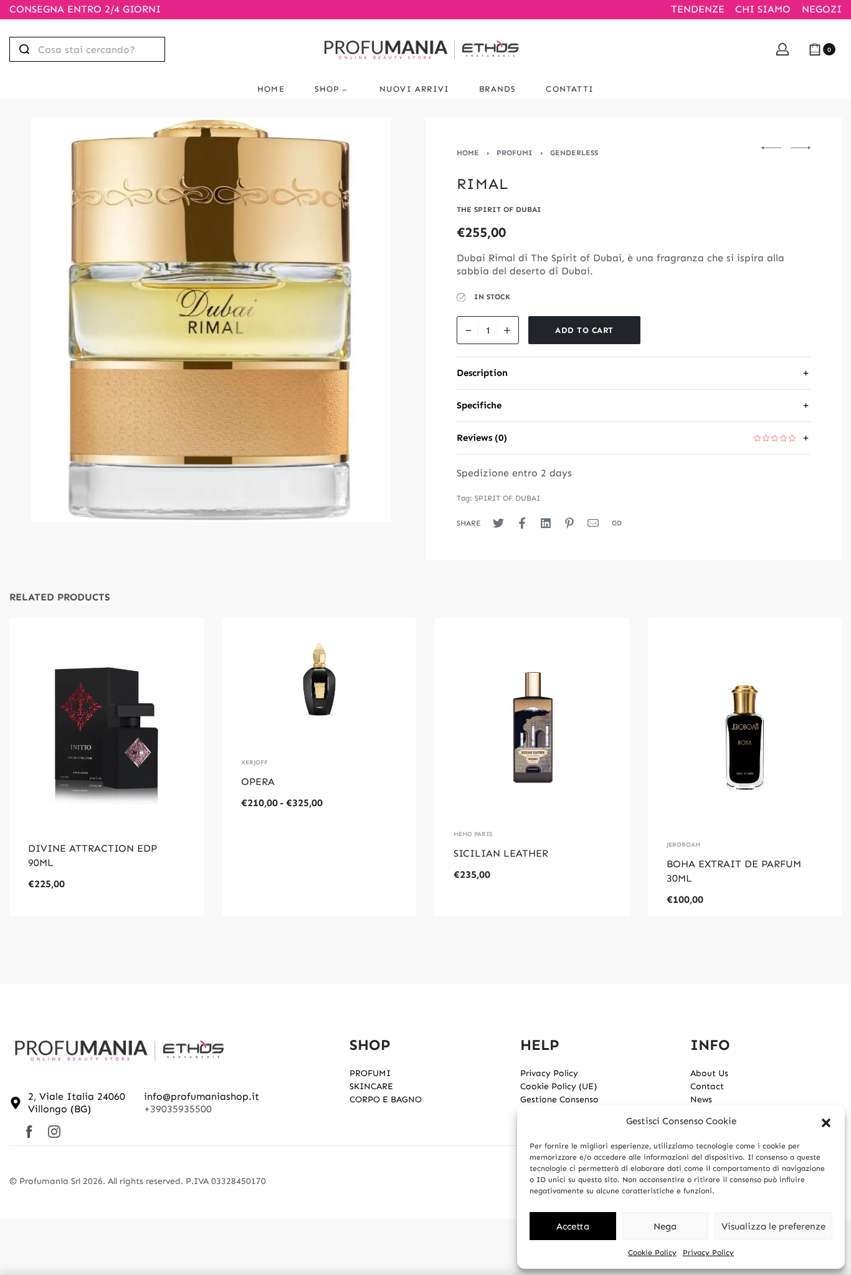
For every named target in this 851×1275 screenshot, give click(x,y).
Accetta (572, 1226)
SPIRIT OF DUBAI (507, 498)
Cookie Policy (652, 1252)
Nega (665, 1226)
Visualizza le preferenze (773, 1226)
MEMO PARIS (473, 834)
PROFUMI (515, 152)
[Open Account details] (782, 49)
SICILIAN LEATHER (501, 853)
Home (468, 152)
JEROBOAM (683, 845)
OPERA (258, 781)
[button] (826, 1121)
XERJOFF (254, 762)
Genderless (574, 152)
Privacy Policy (708, 1252)
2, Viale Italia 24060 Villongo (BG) (76, 1102)
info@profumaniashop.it (201, 1096)
